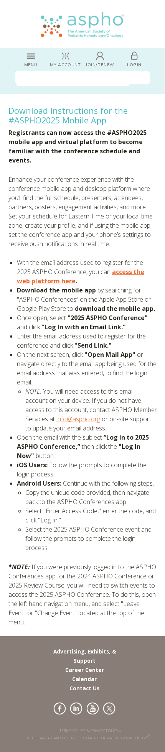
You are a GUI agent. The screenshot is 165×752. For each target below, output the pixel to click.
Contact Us (84, 688)
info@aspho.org (78, 419)
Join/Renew (99, 64)
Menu (31, 64)
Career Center (84, 669)
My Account (65, 64)
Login (134, 64)
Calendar (84, 679)
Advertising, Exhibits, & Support (84, 656)
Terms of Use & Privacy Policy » (90, 730)
